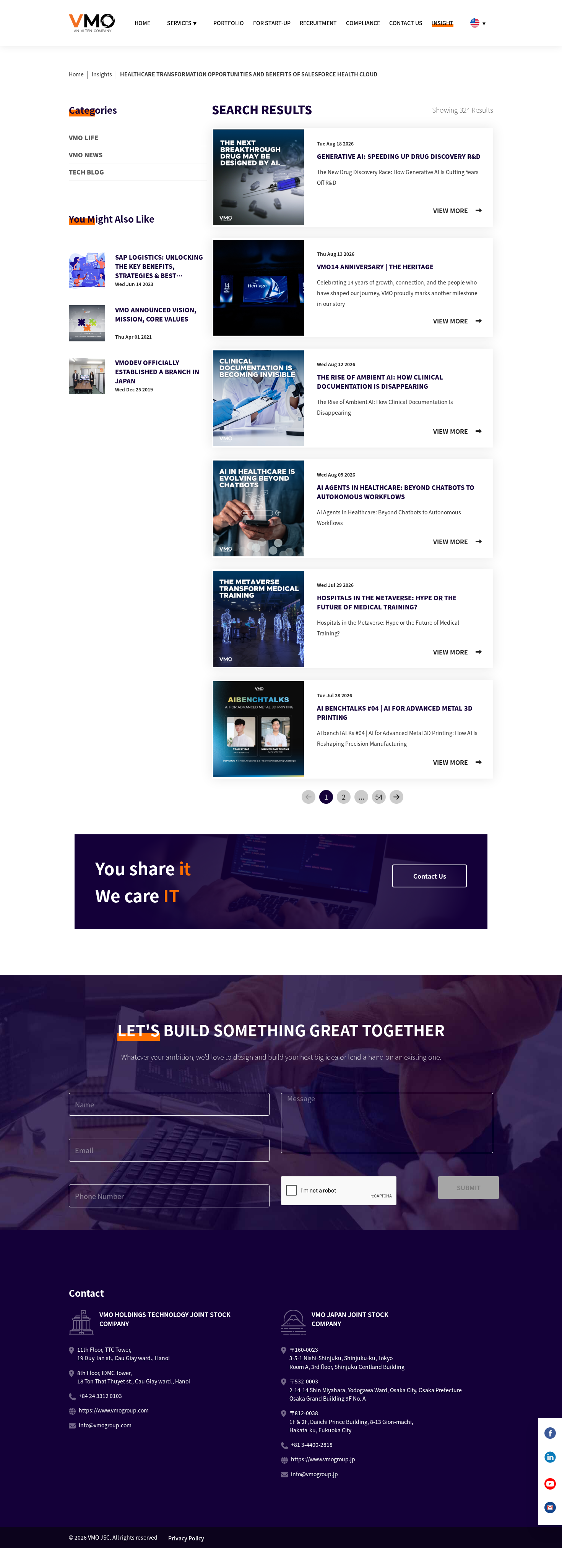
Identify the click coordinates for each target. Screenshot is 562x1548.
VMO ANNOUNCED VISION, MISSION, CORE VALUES (156, 314)
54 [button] (379, 796)
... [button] (361, 796)
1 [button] (326, 796)
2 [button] (344, 796)
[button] (308, 797)
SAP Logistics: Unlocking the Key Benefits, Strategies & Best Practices (159, 266)
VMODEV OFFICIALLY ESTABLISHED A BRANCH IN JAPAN (157, 371)
